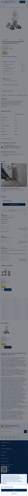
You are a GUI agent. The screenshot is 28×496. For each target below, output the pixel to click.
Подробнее (19, 481)
